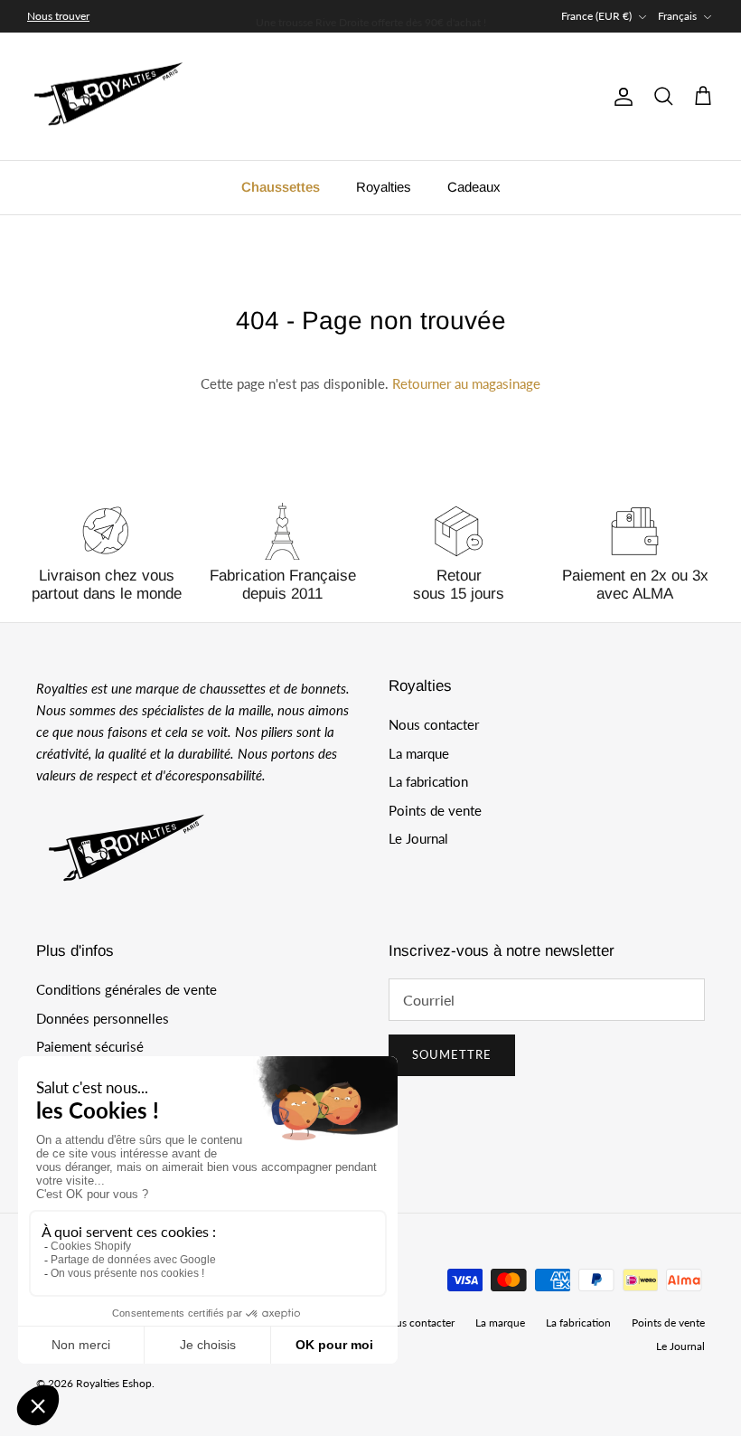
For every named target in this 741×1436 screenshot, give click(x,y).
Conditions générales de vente (126, 989)
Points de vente (435, 810)
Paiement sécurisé (90, 1046)
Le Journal (418, 838)
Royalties (383, 186)
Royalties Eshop (114, 1383)
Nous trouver (58, 16)
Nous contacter (434, 724)
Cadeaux (474, 186)
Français (677, 16)
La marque (419, 753)
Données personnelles (102, 1018)
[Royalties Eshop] (108, 97)
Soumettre (452, 1054)
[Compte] (619, 97)
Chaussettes (280, 186)
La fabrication (428, 781)
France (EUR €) (596, 16)
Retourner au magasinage (466, 383)
